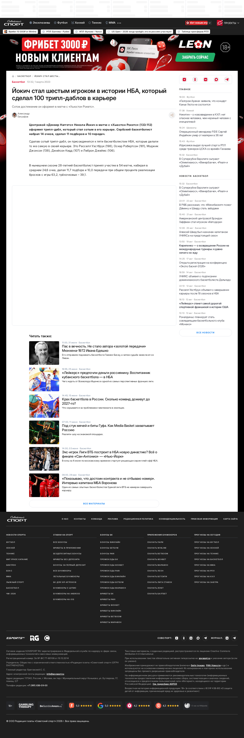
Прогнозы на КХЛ (204, 576)
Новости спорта (16, 535)
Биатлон (11, 565)
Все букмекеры (62, 571)
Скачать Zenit (155, 588)
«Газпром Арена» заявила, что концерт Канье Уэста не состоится (202, 102)
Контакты (80, 519)
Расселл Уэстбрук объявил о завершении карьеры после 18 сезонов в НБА (204, 291)
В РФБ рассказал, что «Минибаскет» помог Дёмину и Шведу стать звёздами (205, 206)
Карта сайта (230, 519)
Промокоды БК (109, 559)
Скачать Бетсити (157, 576)
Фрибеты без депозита (66, 559)
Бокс (9, 571)
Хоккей (10, 548)
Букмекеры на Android (66, 594)
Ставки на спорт (63, 535)
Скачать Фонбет (156, 559)
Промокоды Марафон (113, 588)
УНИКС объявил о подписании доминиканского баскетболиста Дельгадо (205, 278)
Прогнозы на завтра (206, 582)
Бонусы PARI (107, 553)
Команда (96, 519)
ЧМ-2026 (11, 594)
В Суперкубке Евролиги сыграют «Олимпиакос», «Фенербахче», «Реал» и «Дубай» (203, 162)
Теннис (10, 553)
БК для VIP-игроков (64, 582)
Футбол (10, 542)
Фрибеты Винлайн (110, 611)
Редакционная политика (138, 519)
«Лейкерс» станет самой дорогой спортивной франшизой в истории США (203, 305)
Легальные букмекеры (66, 576)
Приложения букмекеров (162, 535)
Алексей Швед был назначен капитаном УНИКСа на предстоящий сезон (203, 233)
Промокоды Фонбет (112, 565)
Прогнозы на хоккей (206, 548)
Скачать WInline (157, 548)
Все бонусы (60, 542)
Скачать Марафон (157, 565)
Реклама (113, 519)
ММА (8, 576)
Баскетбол (18, 81)
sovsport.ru (204, 658)
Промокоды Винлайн (112, 576)
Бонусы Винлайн (110, 542)
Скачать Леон (155, 571)
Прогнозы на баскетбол (208, 559)
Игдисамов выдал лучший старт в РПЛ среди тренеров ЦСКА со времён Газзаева (205, 147)
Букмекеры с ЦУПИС (64, 588)
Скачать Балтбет (157, 594)
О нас (65, 519)
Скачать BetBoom (157, 553)
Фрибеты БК (107, 594)
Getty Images (198, 665)
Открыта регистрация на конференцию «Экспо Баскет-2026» (203, 264)
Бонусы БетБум (109, 548)
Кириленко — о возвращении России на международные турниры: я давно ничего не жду (204, 249)
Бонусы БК (106, 535)
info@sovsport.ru (55, 674)
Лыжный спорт (15, 582)
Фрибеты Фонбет (109, 605)
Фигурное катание (17, 559)
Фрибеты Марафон (110, 622)
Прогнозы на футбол (206, 542)
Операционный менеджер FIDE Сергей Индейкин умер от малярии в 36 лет (203, 133)
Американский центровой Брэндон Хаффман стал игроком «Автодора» (200, 220)
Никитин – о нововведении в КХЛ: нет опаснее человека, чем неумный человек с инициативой (205, 118)
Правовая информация (204, 519)
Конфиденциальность (172, 519)
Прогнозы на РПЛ (204, 571)
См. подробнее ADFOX (165, 684)
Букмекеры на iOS (63, 599)
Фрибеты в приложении (67, 548)
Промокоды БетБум (112, 582)
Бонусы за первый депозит (69, 565)
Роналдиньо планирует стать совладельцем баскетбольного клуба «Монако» (201, 320)
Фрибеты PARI (107, 599)
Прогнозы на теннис (206, 553)
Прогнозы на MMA (204, 565)
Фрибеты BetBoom (110, 616)
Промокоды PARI (110, 571)
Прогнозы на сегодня (207, 535)
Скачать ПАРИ (155, 542)
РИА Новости (213, 665)
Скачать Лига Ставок (159, 582)
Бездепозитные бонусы (67, 553)
